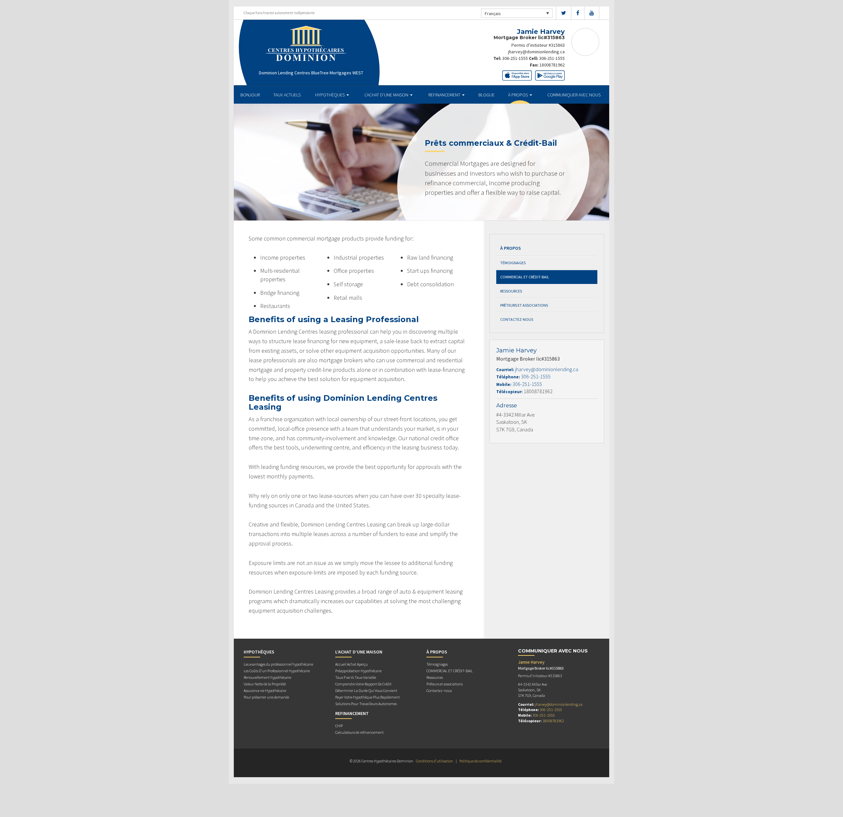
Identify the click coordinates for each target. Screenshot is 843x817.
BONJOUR (250, 95)
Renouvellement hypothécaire (267, 677)
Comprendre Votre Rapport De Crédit (363, 683)
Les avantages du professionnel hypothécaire (278, 664)
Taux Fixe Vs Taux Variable (355, 677)
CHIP (339, 725)
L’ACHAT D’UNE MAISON (387, 95)
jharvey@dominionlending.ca (536, 52)
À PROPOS (518, 95)
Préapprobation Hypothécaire (358, 670)
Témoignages (513, 262)
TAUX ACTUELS (287, 95)
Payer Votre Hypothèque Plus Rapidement (367, 697)
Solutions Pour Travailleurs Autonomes (366, 703)
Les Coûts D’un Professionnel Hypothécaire (277, 670)
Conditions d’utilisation (434, 760)
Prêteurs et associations (524, 305)
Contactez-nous (516, 319)
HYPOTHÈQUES (330, 95)
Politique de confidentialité (480, 760)
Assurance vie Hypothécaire (265, 690)
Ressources (511, 291)
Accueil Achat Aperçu (351, 664)
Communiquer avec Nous (574, 95)
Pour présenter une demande (266, 697)
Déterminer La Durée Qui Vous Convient (366, 690)
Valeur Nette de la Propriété (265, 683)
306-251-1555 (515, 58)
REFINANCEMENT (444, 95)
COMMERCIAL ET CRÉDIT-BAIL (524, 276)
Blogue (486, 95)
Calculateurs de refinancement (359, 732)
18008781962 (552, 65)
